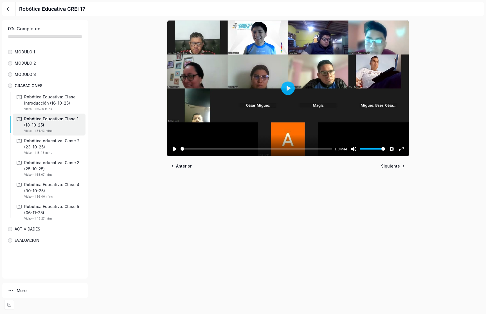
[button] (45, 52)
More (22, 290)
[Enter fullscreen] (9, 305)
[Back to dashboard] (9, 9)
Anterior (184, 166)
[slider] (256, 149)
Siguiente (390, 166)
